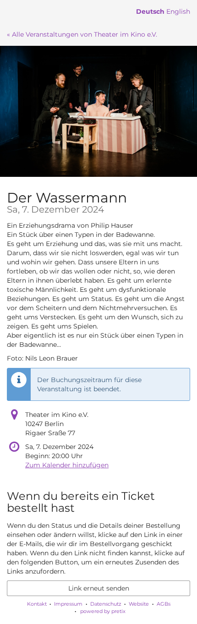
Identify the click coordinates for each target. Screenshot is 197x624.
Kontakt (37, 604)
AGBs (163, 604)
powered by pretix (103, 611)
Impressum (68, 604)
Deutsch (150, 11)
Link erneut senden (98, 588)
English (178, 11)
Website (139, 604)
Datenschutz (105, 604)
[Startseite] (98, 111)
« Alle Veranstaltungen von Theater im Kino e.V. (82, 34)
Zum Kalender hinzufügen (67, 465)
